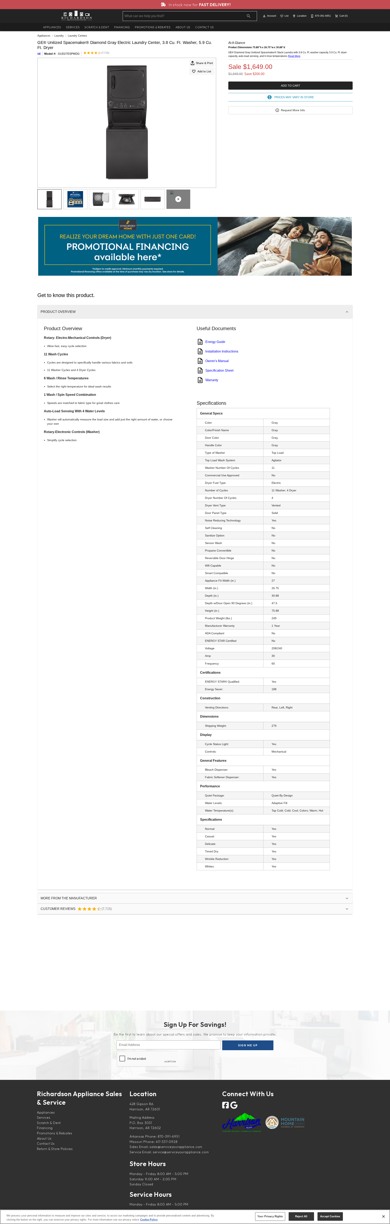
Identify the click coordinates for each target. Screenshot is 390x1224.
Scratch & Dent (96, 27)
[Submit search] (248, 16)
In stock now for (199, 4)
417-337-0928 (167, 1142)
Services (73, 27)
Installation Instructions (221, 351)
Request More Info (293, 110)
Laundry (59, 35)
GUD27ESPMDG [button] (69, 53)
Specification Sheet (219, 370)
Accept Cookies (330, 1216)
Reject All (301, 1216)
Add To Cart (290, 85)
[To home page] (76, 16)
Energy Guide (215, 342)
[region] (195, 1217)
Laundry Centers (77, 35)
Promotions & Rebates (153, 27)
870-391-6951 (169, 1136)
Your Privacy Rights (270, 1216)
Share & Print (204, 63)
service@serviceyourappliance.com (181, 1152)
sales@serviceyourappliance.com (176, 1147)
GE (39, 53)
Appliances (52, 27)
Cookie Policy (149, 1219)
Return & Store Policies (55, 1149)
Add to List (204, 71)
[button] (264, 16)
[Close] (383, 1216)
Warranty (211, 380)
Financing (122, 27)
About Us (183, 27)
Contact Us (204, 27)
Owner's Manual (217, 361)
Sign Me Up (248, 1045)
